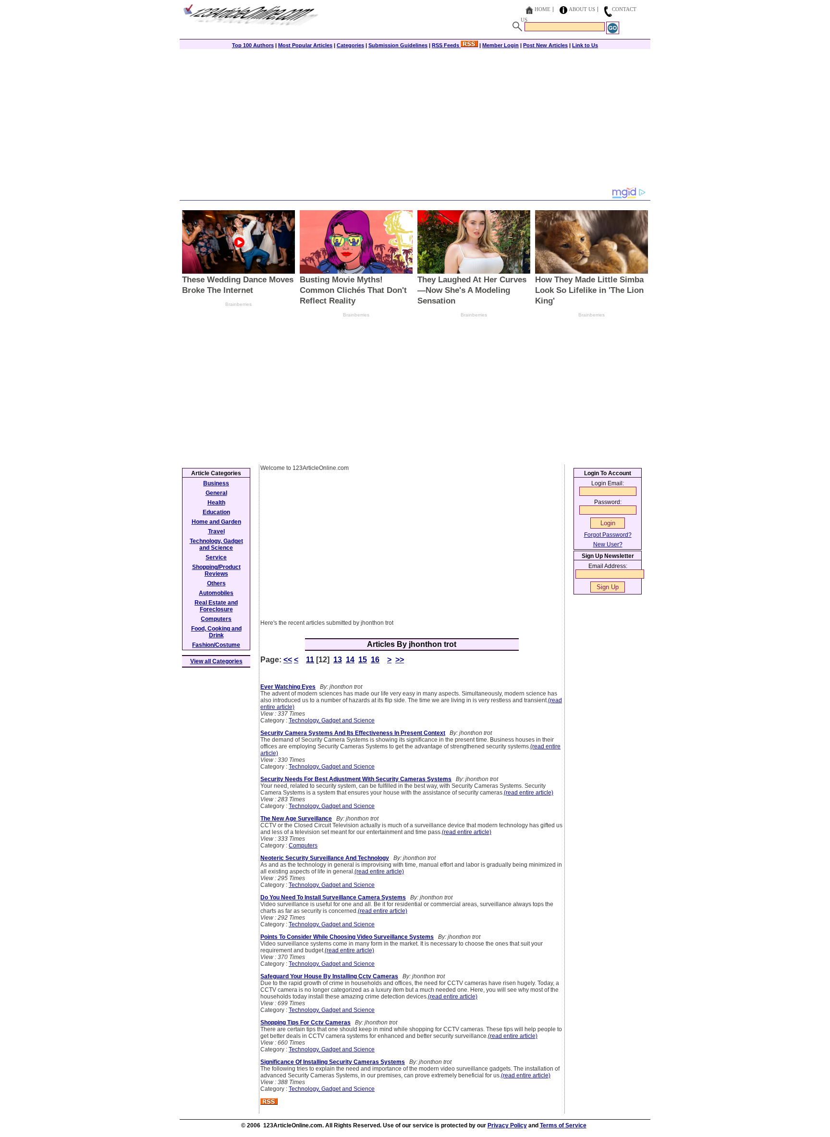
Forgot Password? (608, 534)
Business (216, 483)
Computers (303, 845)
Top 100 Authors (253, 45)
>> (399, 660)
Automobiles (216, 593)
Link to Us (585, 45)
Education (216, 512)
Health (216, 502)
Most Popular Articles (305, 45)
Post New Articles (545, 45)
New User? (607, 544)
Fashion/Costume (216, 645)
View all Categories (216, 661)
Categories (350, 45)
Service (216, 557)
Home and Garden (216, 521)
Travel (216, 531)
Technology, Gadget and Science (332, 720)
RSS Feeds (446, 45)
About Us (582, 9)
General (216, 493)
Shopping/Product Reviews (216, 570)
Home (542, 9)
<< (287, 660)
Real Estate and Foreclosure (216, 606)
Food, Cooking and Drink (216, 632)
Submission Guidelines (397, 45)
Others (216, 583)
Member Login (500, 45)
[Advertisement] (415, 118)
